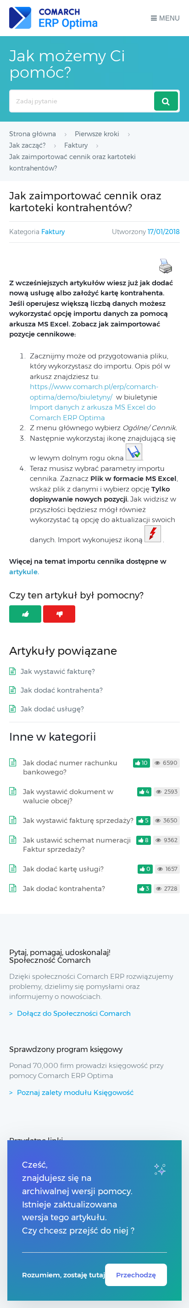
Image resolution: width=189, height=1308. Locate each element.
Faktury (53, 232)
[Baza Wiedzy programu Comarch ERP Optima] (53, 18)
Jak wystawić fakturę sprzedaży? (78, 820)
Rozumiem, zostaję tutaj (63, 1275)
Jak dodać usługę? (52, 709)
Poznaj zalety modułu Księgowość (75, 1092)
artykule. (24, 571)
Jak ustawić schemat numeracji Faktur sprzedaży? (77, 845)
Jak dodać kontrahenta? (61, 690)
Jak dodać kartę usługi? (63, 869)
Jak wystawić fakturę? (57, 671)
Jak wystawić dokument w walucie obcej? (68, 796)
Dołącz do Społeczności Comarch (74, 1013)
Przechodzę (136, 1275)
